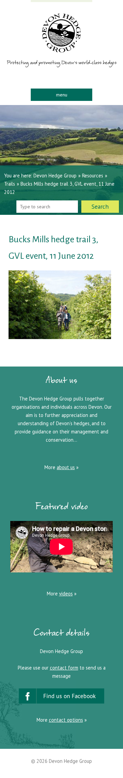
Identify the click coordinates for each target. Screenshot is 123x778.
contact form (64, 667)
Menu (61, 95)
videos (66, 593)
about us (66, 467)
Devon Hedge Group (55, 175)
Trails (9, 184)
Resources (92, 175)
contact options (66, 720)
